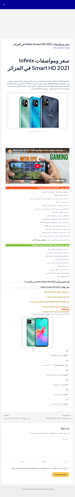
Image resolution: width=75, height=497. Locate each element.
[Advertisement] (37, 23)
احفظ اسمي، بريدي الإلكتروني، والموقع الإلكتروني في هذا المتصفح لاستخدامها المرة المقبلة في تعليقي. (39, 468)
